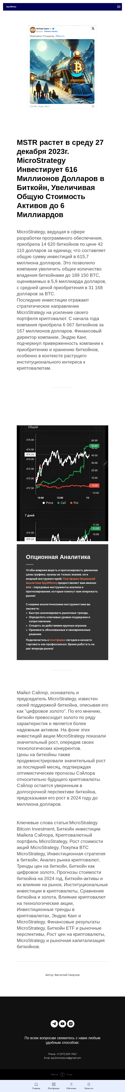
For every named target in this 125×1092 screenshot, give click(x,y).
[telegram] (54, 1023)
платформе (58, 640)
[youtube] (62, 1023)
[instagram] (70, 1023)
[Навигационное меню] (118, 7)
